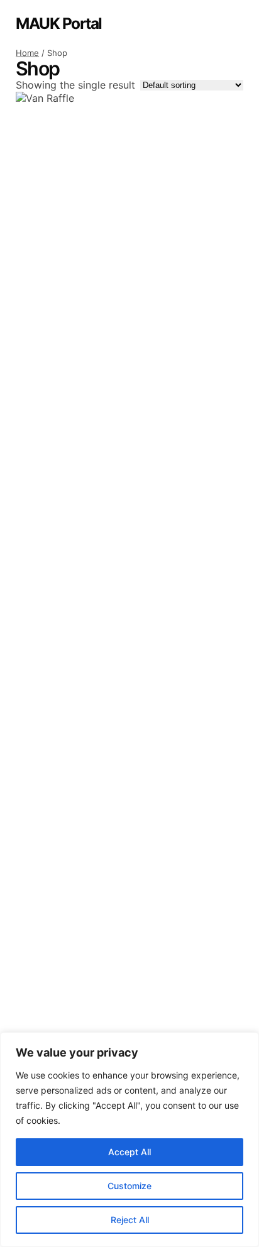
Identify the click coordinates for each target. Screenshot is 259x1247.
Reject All (130, 1219)
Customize (129, 1185)
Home (27, 53)
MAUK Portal (59, 23)
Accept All (129, 1151)
